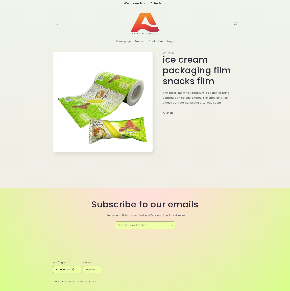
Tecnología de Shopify (84, 281)
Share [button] (170, 113)
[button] (56, 23)
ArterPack (66, 281)
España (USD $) (65, 269)
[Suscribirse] (171, 225)
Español (90, 269)
